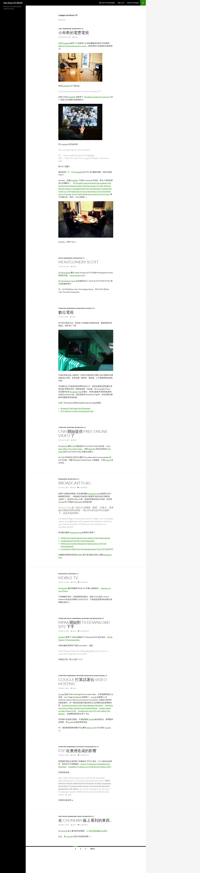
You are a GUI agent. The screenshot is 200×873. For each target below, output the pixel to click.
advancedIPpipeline (89, 708)
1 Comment (83, 487)
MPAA (80, 555)
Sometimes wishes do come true (96, 97)
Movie (60, 258)
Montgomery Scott (78, 262)
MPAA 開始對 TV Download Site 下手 (84, 624)
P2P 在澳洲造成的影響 (77, 750)
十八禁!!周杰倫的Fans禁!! (96, 831)
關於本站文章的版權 (133, 2)
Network (70, 427)
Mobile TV (68, 577)
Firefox (108, 460)
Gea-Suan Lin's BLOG (13, 3)
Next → (93, 849)
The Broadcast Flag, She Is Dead (73, 541)
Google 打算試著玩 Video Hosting (82, 681)
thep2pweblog (67, 546)
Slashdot (91, 449)
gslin (76, 37)
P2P (91, 618)
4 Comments (84, 755)
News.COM (70, 711)
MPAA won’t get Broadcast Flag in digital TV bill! (80, 538)
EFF (111, 549)
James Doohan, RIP (77, 275)
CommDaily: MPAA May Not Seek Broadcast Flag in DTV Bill (85, 549)
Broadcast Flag (76, 392)
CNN (74, 446)
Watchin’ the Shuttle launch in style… (73, 46)
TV (82, 29)
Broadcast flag (94, 493)
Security (89, 308)
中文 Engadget (77, 172)
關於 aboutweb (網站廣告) (107, 2)
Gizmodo (90, 541)
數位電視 (66, 312)
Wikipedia (78, 502)
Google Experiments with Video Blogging (78, 705)
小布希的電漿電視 (73, 32)
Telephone (72, 574)
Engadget (66, 43)
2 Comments (84, 631)
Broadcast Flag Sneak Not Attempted (75, 408)
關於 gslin (121, 2)
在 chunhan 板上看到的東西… (85, 820)
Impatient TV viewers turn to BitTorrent (84, 767)
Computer (62, 308)
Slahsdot (64, 446)
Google (61, 502)
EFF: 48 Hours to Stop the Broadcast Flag (77, 411)
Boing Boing (65, 272)
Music (79, 816)
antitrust (90, 727)
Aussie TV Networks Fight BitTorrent (95, 764)
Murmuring (67, 29)
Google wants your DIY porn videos (92, 711)
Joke (60, 29)
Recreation (76, 29)
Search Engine (99, 675)
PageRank (77, 697)
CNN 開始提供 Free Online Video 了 (83, 433)
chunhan (64, 831)
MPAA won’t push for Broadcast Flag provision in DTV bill (83, 543)
